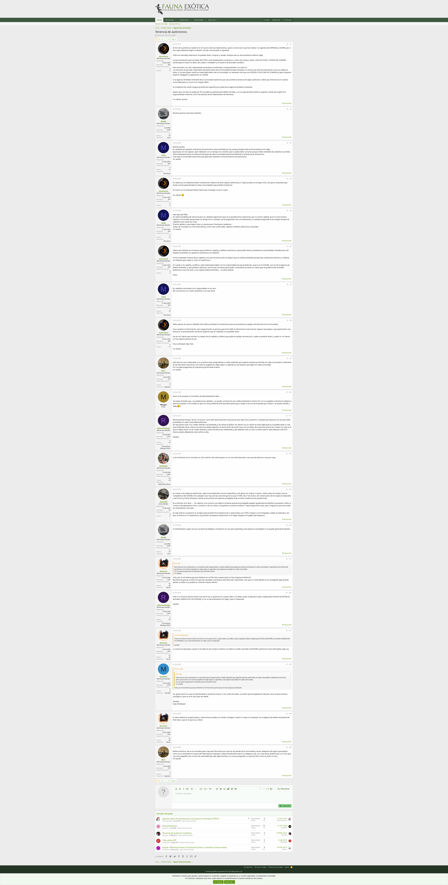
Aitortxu (163, 571)
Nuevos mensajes (161, 24)
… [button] (165, 39)
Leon (168, 138)
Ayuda (287, 867)
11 (168, 39)
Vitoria (168, 587)
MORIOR (163, 677)
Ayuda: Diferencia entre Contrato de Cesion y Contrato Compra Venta (194, 847)
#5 (291, 210)
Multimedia (198, 20)
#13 (290, 489)
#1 (291, 44)
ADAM (163, 121)
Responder (287, 103)
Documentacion (169, 825)
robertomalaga (163, 428)
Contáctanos (248, 867)
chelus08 (163, 502)
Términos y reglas (260, 867)
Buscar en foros (174, 24)
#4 (291, 179)
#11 (290, 416)
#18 (290, 664)
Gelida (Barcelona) (164, 484)
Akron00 (165, 835)
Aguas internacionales (189, 821)
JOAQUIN (163, 466)
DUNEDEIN (166, 842)
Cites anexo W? (169, 840)
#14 (290, 525)
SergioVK (284, 828)
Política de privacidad (275, 867)
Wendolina (165, 850)
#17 (290, 630)
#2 (291, 109)
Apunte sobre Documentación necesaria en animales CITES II (190, 818)
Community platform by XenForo (224, 871)
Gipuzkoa (167, 387)
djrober (284, 849)
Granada (167, 693)
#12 (290, 454)
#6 (291, 246)
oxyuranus (160, 35)
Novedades (169, 20)
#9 (291, 358)
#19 (290, 714)
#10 (290, 392)
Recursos (212, 20)
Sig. (173, 39)
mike (163, 155)
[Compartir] (287, 44)
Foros (159, 20)
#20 (290, 747)
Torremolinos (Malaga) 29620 (165, 447)
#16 (290, 593)
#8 (291, 320)
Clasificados (184, 20)
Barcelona (167, 173)
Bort (163, 371)
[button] (176, 20)
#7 (291, 284)
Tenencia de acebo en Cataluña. (177, 833)
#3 (291, 143)
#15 (290, 559)
